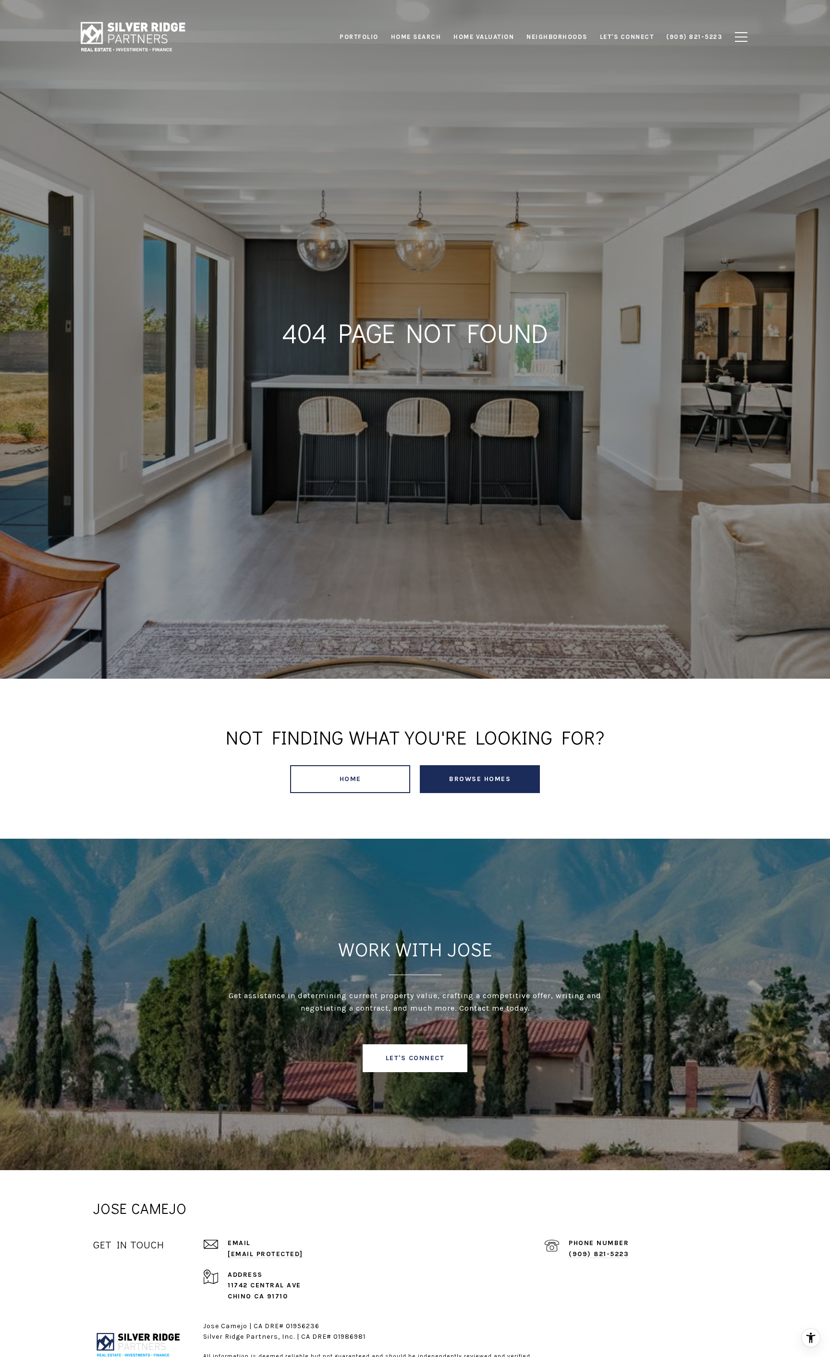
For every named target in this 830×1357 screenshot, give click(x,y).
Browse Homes (480, 779)
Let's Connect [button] (415, 1058)
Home (350, 779)
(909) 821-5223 (599, 1254)
